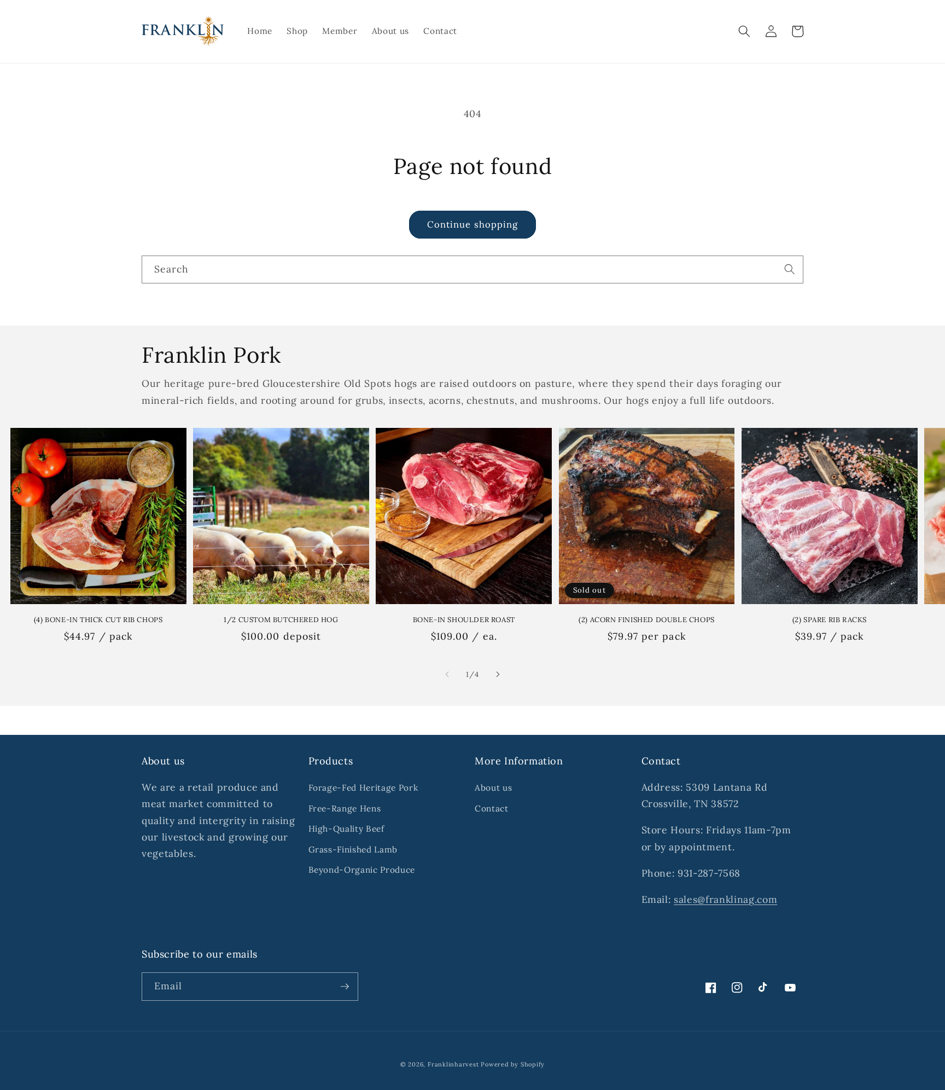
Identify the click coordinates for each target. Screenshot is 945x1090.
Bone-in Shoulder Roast (464, 620)
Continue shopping (472, 224)
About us (493, 787)
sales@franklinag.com (725, 899)
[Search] (790, 269)
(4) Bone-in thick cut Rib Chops (98, 620)
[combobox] (472, 269)
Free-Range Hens (344, 808)
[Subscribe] (344, 986)
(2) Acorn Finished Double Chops (647, 620)
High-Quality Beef (346, 829)
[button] (744, 31)
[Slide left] (447, 674)
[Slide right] (498, 674)
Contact (492, 808)
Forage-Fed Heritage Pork (363, 787)
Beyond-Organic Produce (362, 870)
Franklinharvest (453, 1064)
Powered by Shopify (513, 1064)
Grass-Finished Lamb (353, 849)
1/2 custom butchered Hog (281, 620)
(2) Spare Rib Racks (829, 620)
